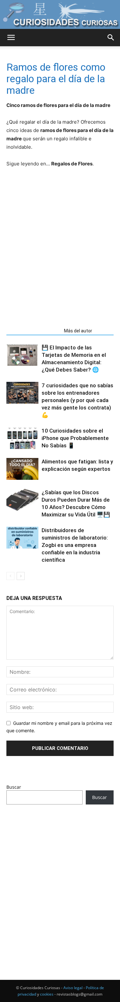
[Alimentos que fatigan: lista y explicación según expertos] (22, 469)
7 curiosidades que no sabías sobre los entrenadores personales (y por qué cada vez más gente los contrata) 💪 (77, 400)
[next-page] (21, 576)
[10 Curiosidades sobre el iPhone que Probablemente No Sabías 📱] (22, 438)
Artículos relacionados (33, 330)
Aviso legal (73, 987)
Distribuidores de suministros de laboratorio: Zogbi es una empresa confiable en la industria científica (75, 545)
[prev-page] (10, 576)
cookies (46, 994)
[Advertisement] (60, 253)
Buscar (13, 787)
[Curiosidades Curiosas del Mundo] (60, 15)
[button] (11, 37)
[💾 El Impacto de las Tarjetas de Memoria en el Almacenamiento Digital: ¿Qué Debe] (22, 355)
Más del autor (78, 330)
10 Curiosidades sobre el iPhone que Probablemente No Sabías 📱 (75, 438)
